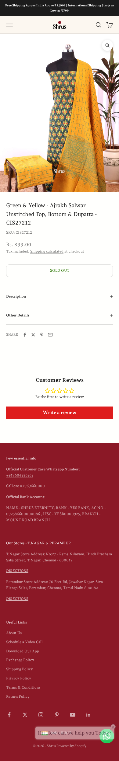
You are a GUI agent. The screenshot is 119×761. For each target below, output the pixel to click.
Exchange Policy (20, 660)
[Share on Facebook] (24, 334)
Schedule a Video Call (24, 642)
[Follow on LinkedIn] (88, 715)
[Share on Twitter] (33, 334)
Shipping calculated (46, 251)
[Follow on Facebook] (9, 715)
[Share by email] (50, 334)
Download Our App (22, 651)
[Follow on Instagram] (41, 715)
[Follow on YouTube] (73, 715)
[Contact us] (106, 736)
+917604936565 (19, 475)
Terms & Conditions (23, 687)
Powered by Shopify (71, 746)
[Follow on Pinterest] (57, 715)
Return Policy (18, 696)
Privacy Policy (18, 678)
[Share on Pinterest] (41, 334)
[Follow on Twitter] (25, 715)
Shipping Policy (19, 669)
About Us (14, 633)
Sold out (59, 270)
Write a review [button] (60, 412)
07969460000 (32, 486)
